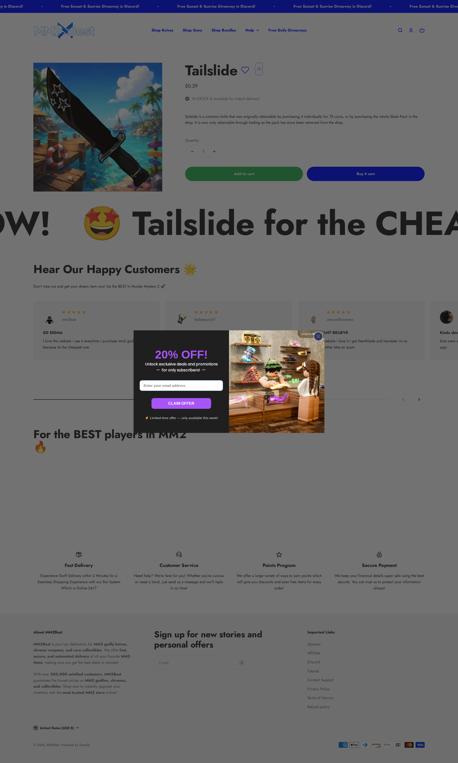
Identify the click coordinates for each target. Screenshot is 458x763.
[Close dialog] (318, 336)
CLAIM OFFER (181, 403)
